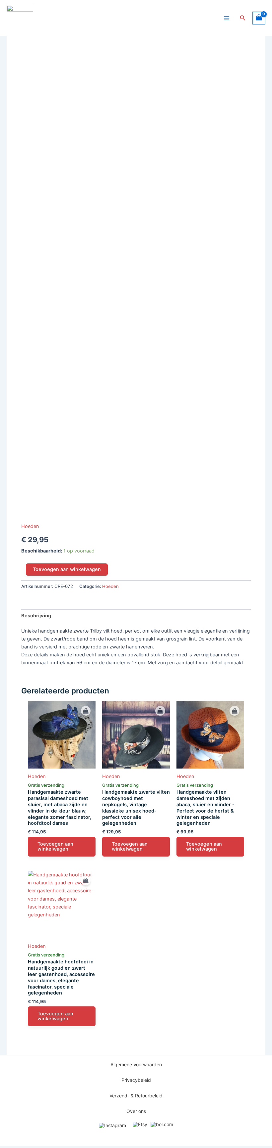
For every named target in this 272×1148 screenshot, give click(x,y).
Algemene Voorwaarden (136, 1064)
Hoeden (30, 526)
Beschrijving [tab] (36, 616)
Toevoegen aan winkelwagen (67, 569)
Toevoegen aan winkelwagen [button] (55, 846)
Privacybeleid (136, 1080)
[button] (243, 18)
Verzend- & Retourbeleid (136, 1095)
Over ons (136, 1111)
